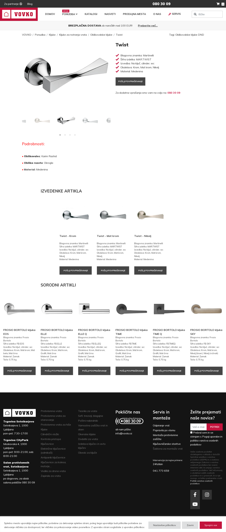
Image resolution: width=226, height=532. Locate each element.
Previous (19, 120)
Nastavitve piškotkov (164, 525)
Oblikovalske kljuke (101, 34)
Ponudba (68, 14)
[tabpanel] (66, 120)
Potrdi (214, 426)
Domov (50, 14)
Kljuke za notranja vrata (73, 34)
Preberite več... (148, 25)
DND (201, 34)
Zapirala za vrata (51, 475)
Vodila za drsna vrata (53, 471)
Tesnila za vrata (87, 411)
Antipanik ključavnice (53, 457)
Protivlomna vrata (51, 411)
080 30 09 (173, 92)
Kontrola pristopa (51, 439)
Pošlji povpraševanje (130, 81)
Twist (119, 34)
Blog (29, 3)
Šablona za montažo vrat (168, 448)
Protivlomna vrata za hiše (56, 424)
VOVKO (26, 34)
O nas (157, 14)
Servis (176, 13)
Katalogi (91, 14)
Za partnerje (11, 3)
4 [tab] (75, 135)
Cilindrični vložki (50, 434)
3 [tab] (70, 135)
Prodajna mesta (134, 14)
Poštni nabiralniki (88, 420)
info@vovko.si (123, 433)
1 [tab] (60, 135)
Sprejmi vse (210, 525)
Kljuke (52, 34)
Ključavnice (47, 443)
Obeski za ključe (87, 452)
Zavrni (190, 525)
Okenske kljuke (87, 434)
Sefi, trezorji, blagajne (90, 415)
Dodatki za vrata (88, 439)
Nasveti (110, 14)
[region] (113, 524)
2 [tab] (65, 135)
